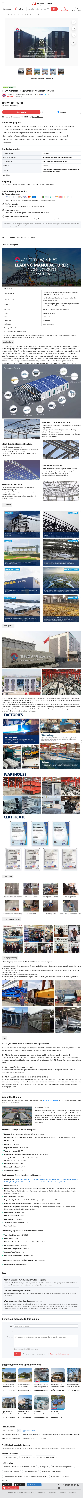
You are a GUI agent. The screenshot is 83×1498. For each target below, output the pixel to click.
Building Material (16, 1182)
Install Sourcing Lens (11, 1488)
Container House (28, 1182)
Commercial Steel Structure (50, 1435)
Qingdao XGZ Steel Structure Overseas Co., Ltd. (22, 94)
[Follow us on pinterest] (78, 1485)
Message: (10, 1337)
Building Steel (44, 1467)
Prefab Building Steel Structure (51, 1472)
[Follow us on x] (69, 1485)
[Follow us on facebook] (66, 1485)
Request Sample (37, 117)
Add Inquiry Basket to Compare (42, 78)
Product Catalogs (30, 1431)
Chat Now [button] (63, 112)
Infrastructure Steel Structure (70, 1435)
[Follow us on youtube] (75, 1485)
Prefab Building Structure (11, 1472)
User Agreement (52, 1492)
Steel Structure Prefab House (13, 1476)
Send (17, 1354)
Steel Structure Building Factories (62, 1467)
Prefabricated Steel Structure (44, 1182)
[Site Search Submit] (54, 9)
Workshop (27, 1179)
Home (4, 15)
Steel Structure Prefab (30, 1472)
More (4, 1480)
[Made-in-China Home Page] (41, 3)
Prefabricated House (49, 1179)
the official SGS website (50, 1100)
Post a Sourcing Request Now (58, 1354)
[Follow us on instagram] (72, 1485)
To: (12, 1331)
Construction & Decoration (16, 15)
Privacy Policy (72, 1492)
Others (44, 1438)
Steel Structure (31, 15)
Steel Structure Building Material (12, 1438)
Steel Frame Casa (26, 1457)
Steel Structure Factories (28, 1467)
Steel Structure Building (65, 1179)
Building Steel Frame (62, 1182)
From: (11, 1326)
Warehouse (19, 1179)
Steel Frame (42, 15)
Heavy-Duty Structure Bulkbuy (60, 1476)
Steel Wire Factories (10, 1467)
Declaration (63, 1492)
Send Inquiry (21, 112)
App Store (7, 1485)
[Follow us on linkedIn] (59, 1488)
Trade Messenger (34, 1485)
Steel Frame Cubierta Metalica (45, 1457)
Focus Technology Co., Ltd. (27, 1492)
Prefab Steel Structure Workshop (36, 1476)
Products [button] (20, 9)
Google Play (19, 1485)
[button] (3, 3)
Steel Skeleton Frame (10, 1457)
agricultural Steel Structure (30, 1435)
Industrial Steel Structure (10, 1435)
